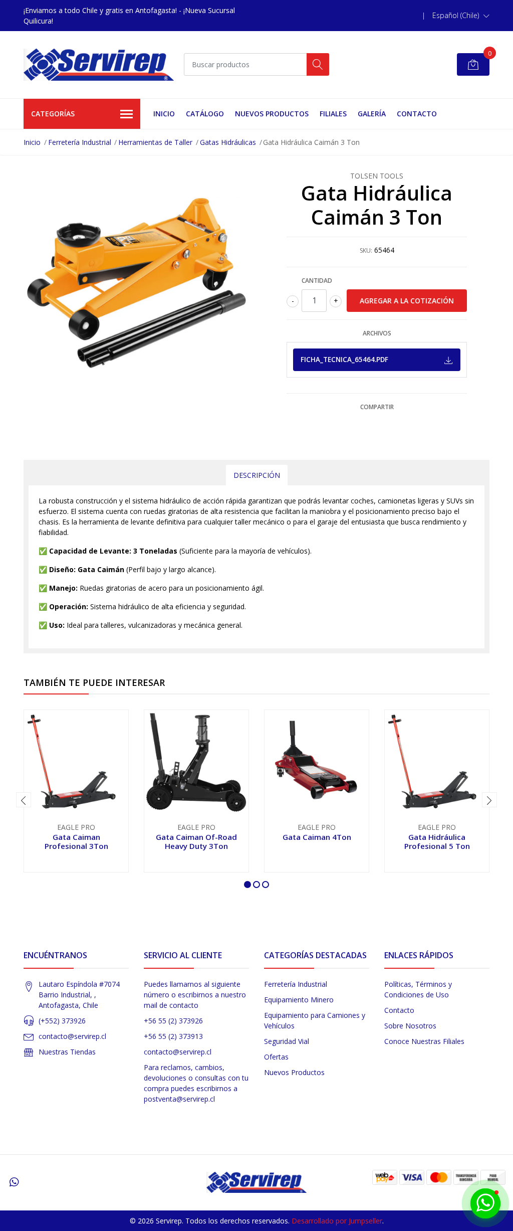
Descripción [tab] (256, 475)
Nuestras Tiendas (67, 1052)
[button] (460, 16)
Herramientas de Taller (155, 142)
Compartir (377, 407)
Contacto (417, 113)
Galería (372, 113)
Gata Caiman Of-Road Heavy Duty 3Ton (196, 841)
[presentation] (23, 799)
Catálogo (205, 113)
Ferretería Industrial (79, 142)
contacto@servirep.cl (72, 1036)
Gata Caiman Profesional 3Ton (76, 841)
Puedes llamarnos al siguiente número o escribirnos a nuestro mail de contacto (195, 994)
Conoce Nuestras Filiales (424, 1041)
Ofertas (276, 1057)
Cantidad (317, 280)
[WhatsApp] (14, 1182)
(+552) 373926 (62, 1020)
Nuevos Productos (272, 113)
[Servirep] (99, 64)
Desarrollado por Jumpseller (337, 1220)
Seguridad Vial (286, 1041)
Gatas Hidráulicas (228, 142)
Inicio (164, 113)
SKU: (366, 250)
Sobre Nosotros (410, 1025)
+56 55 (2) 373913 (173, 1036)
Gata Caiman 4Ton (317, 837)
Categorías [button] (53, 113)
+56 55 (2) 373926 (173, 1020)
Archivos (377, 333)
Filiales (333, 113)
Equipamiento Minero (299, 999)
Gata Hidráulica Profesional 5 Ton (437, 841)
